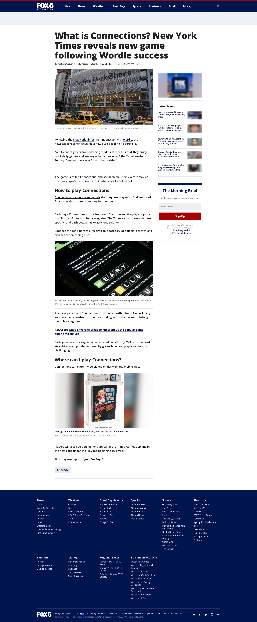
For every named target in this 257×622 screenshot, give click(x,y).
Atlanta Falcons (138, 508)
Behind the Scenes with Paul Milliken (173, 527)
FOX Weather (74, 522)
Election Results (44, 568)
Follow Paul (105, 511)
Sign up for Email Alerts (204, 522)
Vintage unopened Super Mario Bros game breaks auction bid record (91, 431)
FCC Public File (200, 532)
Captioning (198, 540)
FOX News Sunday (46, 532)
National (41, 511)
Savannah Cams (76, 511)
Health (40, 522)
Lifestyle (94, 64)
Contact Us (198, 518)
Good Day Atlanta (111, 500)
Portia (165, 515)
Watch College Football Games (142, 566)
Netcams (72, 508)
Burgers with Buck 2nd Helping (173, 537)
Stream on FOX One (144, 557)
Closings (72, 504)
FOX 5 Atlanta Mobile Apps (50, 529)
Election (42, 557)
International (43, 515)
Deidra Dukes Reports (173, 532)
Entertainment (44, 525)
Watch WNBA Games (141, 594)
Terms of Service (182, 233)
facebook (200, 614)
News (40, 500)
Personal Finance (76, 561)
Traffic (71, 518)
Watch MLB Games (140, 571)
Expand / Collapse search (218, 6)
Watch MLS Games (140, 598)
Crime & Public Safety (47, 508)
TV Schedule (168, 548)
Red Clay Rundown (171, 511)
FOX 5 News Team (202, 515)
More (186, 6)
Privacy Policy (183, 230)
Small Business (75, 576)
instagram (211, 614)
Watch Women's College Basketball (142, 589)
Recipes (103, 518)
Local (39, 504)
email (217, 614)
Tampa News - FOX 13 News (110, 563)
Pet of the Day (106, 515)
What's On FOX (169, 545)
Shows (166, 500)
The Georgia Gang (171, 518)
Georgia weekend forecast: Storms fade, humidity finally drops (171, 114)
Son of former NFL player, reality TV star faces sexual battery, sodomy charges (170, 127)
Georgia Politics (44, 565)
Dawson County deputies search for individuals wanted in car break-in (169, 154)
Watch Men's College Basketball (141, 583)
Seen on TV (198, 508)
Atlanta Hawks (138, 511)
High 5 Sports (137, 518)
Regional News (109, 557)
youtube (194, 614)
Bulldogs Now (169, 522)
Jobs (195, 525)
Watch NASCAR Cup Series (143, 575)
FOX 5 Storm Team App (79, 515)
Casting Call (105, 508)
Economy (72, 565)
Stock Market (74, 572)
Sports (135, 500)
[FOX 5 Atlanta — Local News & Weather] (47, 6)
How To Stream (201, 504)
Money (72, 557)
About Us (199, 500)
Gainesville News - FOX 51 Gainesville (112, 575)
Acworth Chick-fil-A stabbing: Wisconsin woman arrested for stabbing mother (171, 141)
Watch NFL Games (140, 561)
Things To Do (106, 522)
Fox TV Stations (82, 64)
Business (72, 568)
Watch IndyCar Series (141, 578)
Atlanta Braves (138, 504)
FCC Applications (201, 536)
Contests (197, 511)
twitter (205, 614)
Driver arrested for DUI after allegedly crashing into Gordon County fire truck (171, 167)
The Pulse (167, 508)
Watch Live (167, 541)
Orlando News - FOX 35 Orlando (110, 569)
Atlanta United (138, 515)
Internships (198, 529)
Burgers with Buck (108, 504)
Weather (74, 500)
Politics (40, 518)
